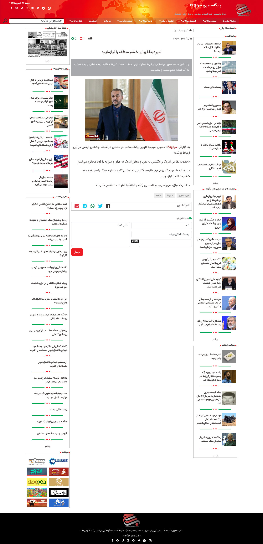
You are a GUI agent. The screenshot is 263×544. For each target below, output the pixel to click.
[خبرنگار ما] (11, 8)
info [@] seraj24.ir (131, 536)
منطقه (158, 195)
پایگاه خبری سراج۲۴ (205, 5)
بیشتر (215, 183)
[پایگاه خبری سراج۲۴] (243, 10)
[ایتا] (49, 8)
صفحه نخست (229, 21)
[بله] (43, 8)
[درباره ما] (16, 8)
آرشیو (47, 61)
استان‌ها (93, 21)
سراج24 (172, 147)
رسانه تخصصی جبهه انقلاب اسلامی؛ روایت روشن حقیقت (200, 14)
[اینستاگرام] (27, 8)
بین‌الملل (107, 21)
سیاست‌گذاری (180, 30)
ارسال (77, 252)
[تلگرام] (32, 8)
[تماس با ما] (22, 8)
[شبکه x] (38, 8)
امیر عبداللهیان (183, 195)
